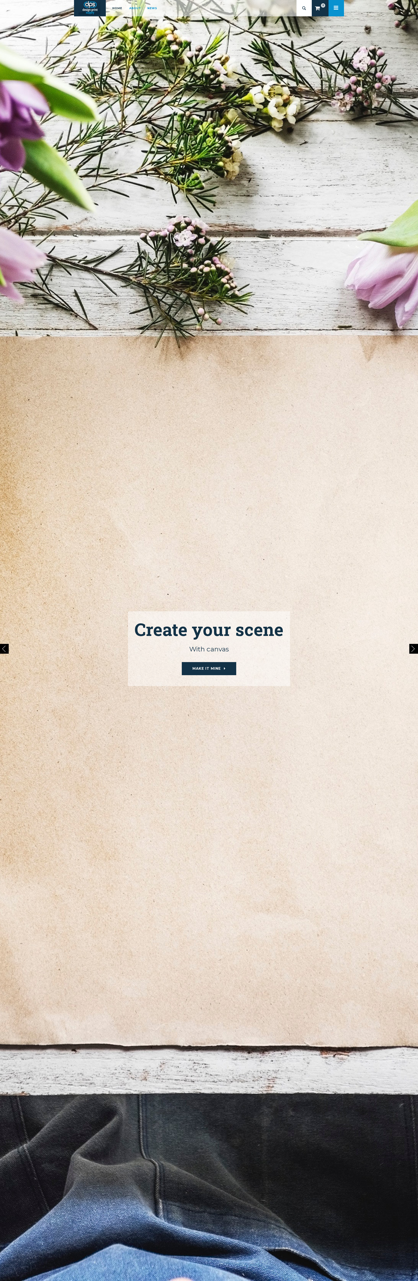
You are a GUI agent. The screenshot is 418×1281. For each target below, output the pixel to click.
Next (413, 649)
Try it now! (207, 668)
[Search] (304, 8)
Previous (4, 649)
